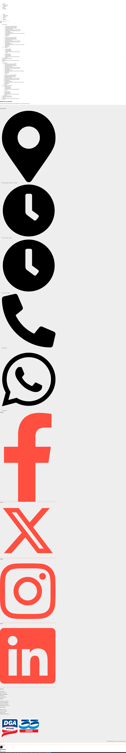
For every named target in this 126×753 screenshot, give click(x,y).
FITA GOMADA (7, 46)
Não (50, 752)
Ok (49, 752)
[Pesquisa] (1, 22)
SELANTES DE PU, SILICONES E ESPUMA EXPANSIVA (12, 51)
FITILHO (6, 47)
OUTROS (6, 52)
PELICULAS (4, 97)
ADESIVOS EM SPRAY (7, 92)
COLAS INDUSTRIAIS (8, 55)
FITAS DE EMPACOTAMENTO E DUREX (10, 38)
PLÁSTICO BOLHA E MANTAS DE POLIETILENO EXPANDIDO (10, 98)
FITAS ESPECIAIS (7, 45)
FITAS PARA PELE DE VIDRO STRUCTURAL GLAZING (12, 30)
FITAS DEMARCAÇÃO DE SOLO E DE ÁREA (11, 39)
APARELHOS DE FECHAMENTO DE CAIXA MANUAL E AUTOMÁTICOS (15, 33)
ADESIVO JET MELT (7, 91)
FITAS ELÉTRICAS (7, 42)
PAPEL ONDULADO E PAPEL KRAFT (7, 96)
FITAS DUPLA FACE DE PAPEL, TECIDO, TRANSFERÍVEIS (12, 78)
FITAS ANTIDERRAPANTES (8, 43)
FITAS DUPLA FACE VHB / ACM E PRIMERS (11, 37)
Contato (4, 19)
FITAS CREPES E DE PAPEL (8, 77)
